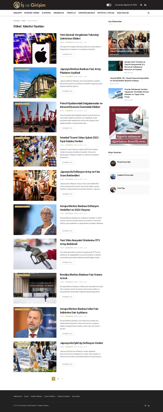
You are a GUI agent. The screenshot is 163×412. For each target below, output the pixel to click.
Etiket (23, 21)
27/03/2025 (79, 76)
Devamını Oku (67, 54)
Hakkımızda (17, 396)
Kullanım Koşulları (64, 396)
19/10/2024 (79, 347)
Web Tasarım (32, 405)
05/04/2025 (79, 42)
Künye (26, 396)
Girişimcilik (58, 13)
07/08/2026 (129, 72)
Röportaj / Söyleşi (105, 13)
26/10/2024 (79, 316)
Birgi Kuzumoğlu (124, 162)
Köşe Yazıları (123, 13)
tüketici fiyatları (32, 21)
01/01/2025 (79, 248)
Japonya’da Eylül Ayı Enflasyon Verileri (81, 343)
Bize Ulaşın (76, 396)
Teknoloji (71, 13)
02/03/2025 (79, 145)
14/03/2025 (79, 111)
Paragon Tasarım (43, 405)
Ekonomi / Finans (31, 13)
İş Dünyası (46, 13)
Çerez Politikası (50, 396)
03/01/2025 (79, 213)
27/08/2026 (114, 54)
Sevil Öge (121, 188)
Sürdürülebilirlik (86, 13)
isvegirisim (69, 42)
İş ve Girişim (23, 405)
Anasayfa (17, 13)
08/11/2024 (79, 282)
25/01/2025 (79, 179)
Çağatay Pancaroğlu (125, 175)
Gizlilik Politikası (36, 396)
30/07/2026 (114, 84)
